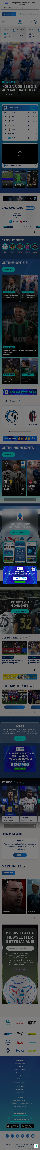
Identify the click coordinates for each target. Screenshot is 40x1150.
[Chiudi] (33, 569)
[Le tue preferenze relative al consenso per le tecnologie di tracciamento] (36, 1146)
